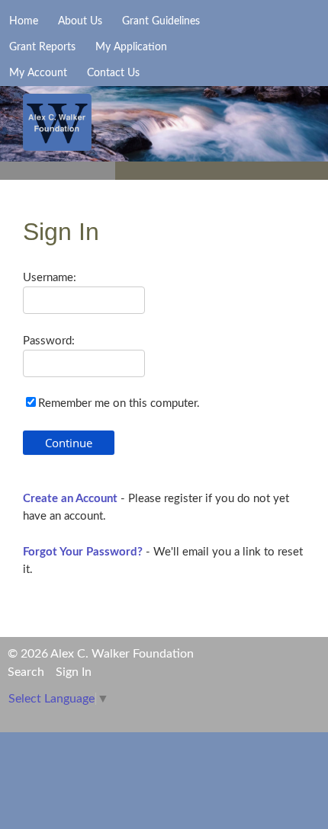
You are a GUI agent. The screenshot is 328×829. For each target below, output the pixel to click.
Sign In (74, 672)
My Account (38, 73)
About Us (80, 21)
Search (26, 672)
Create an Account (70, 498)
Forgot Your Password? (83, 552)
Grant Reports (42, 47)
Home (23, 21)
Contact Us (113, 73)
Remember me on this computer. (119, 403)
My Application (131, 47)
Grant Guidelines (161, 21)
